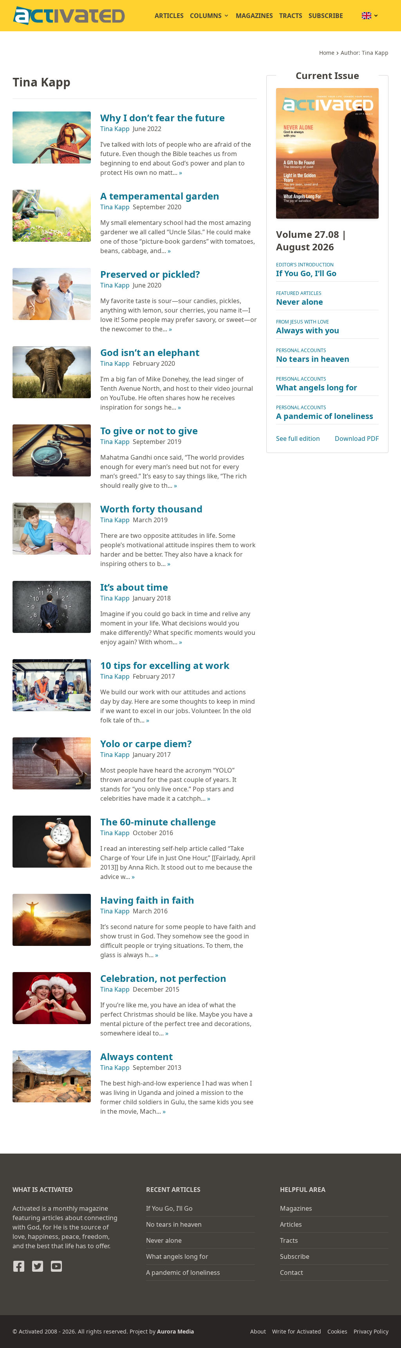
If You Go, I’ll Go (306, 273)
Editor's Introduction (305, 264)
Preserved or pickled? (150, 274)
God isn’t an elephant (149, 352)
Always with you (307, 330)
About (258, 1331)
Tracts (290, 15)
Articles (169, 15)
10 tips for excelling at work (164, 665)
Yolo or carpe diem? (145, 743)
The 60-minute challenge (158, 821)
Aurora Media (175, 1331)
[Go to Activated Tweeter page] (37, 1266)
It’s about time (134, 587)
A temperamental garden (159, 195)
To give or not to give (149, 430)
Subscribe (326, 15)
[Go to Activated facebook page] (19, 1266)
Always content (136, 1056)
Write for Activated (296, 1331)
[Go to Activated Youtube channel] (56, 1266)
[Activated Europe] (69, 15)
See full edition (298, 438)
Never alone (299, 302)
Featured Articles (299, 293)
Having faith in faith (147, 899)
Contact (291, 1272)
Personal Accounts (301, 350)
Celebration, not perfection (163, 978)
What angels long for (316, 387)
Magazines (254, 15)
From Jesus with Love (302, 321)
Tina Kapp (115, 128)
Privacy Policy (371, 1331)
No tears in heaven (312, 359)
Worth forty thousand (151, 508)
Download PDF (357, 438)
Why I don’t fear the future (162, 117)
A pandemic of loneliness (324, 416)
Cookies (337, 1331)
